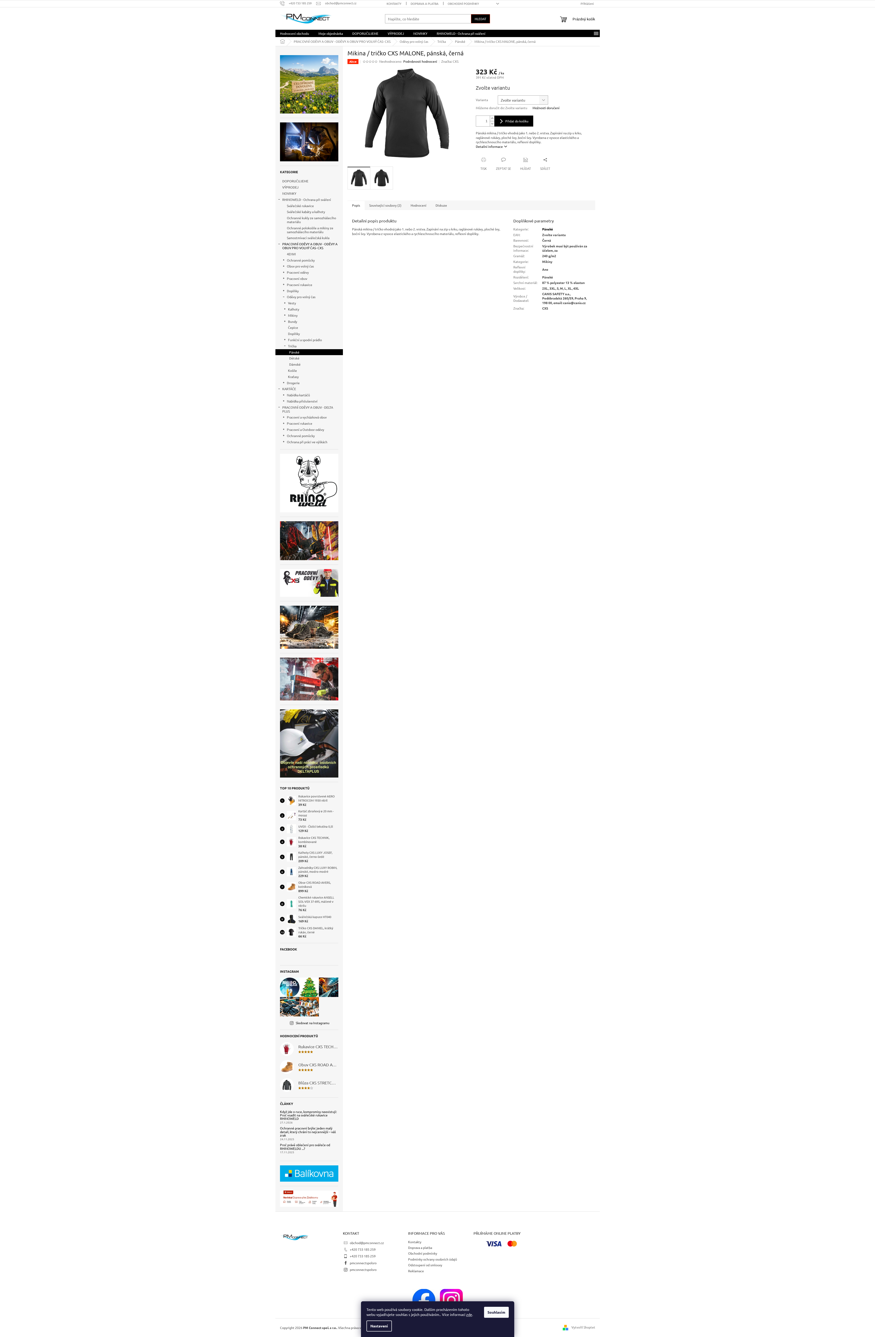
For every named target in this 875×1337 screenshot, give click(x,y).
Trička (292, 346)
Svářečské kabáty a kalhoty (306, 212)
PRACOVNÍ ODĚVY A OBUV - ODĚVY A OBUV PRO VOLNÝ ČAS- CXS (309, 246)
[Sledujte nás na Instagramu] (451, 1300)
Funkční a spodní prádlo (305, 340)
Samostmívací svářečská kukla (308, 238)
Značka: (449, 61)
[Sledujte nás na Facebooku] (423, 1300)
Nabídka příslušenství (302, 401)
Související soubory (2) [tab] (385, 205)
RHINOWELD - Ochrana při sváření (306, 199)
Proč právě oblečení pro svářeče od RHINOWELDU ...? (305, 1146)
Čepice (293, 327)
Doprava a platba (425, 3)
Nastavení (379, 1325)
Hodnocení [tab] (418, 205)
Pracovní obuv (297, 278)
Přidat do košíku (516, 121)
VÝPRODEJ (290, 187)
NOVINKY (289, 193)
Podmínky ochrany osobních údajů (432, 1259)
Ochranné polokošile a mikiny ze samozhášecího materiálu (310, 230)
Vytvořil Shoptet (583, 1327)
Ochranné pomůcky (301, 260)
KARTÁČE (289, 389)
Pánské (294, 352)
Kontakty (394, 3)
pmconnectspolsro (363, 1263)
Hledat (480, 19)
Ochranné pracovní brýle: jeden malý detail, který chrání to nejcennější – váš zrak (308, 1131)
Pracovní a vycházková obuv (307, 417)
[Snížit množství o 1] (492, 123)
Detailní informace (489, 146)
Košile (292, 370)
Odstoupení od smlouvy (425, 1265)
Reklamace (416, 1271)
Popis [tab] (356, 205)
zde (469, 1314)
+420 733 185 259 (363, 1249)
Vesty (292, 303)
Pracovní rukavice (299, 285)
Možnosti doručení (546, 108)
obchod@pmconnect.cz (367, 1243)
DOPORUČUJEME (295, 181)
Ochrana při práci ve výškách (307, 442)
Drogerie (293, 383)
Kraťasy (293, 377)
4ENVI (291, 254)
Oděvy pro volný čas (301, 297)
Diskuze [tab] (441, 205)
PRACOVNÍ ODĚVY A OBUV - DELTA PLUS (307, 409)
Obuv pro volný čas (300, 266)
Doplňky (293, 291)
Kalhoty (293, 309)
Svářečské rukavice (300, 206)
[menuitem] (294, 33)
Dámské (295, 364)
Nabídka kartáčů (298, 395)
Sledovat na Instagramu (312, 1023)
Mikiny (293, 315)
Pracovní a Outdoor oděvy (305, 429)
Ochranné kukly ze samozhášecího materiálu (311, 220)
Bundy (292, 321)
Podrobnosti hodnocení (420, 61)
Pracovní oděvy (298, 272)
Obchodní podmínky (463, 3)
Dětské (294, 358)
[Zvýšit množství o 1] (492, 118)
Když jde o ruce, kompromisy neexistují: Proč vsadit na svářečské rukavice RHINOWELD (308, 1115)
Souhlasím (496, 1312)
